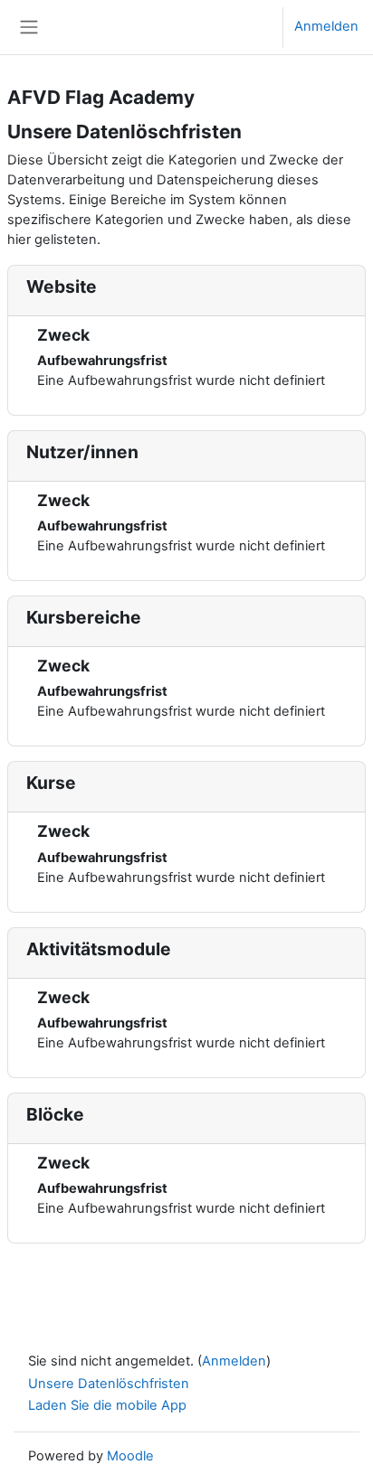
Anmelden (326, 26)
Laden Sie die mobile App (107, 1405)
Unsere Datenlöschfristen (108, 1383)
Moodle (130, 1456)
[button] (251, 27)
